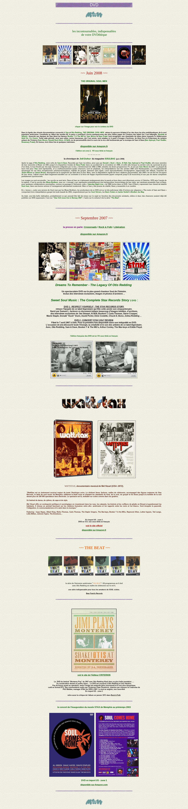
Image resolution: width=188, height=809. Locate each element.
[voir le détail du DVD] (52, 280)
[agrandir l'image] (94, 280)
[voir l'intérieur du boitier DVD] (136, 280)
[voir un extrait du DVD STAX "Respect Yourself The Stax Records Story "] (116, 377)
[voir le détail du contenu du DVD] (94, 123)
